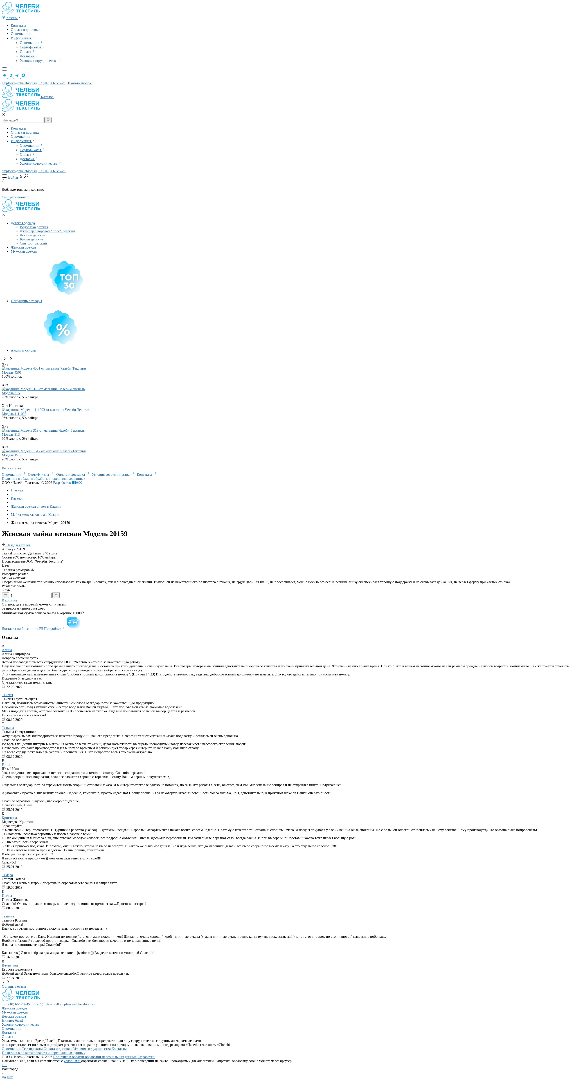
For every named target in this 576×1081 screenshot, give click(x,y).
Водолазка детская (34, 227)
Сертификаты (31, 47)
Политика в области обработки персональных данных (43, 478)
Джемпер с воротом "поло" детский (47, 231)
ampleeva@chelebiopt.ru (19, 83)
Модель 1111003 (14, 414)
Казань (12, 18)
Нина (6, 765)
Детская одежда (23, 223)
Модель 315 (11, 393)
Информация (21, 38)
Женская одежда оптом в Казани (36, 506)
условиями (72, 1061)
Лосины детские (32, 235)
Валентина (10, 965)
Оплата (26, 52)
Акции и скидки (23, 350)
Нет (10, 1077)
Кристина (9, 818)
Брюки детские (31, 239)
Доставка (27, 56)
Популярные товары (26, 301)
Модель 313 (11, 434)
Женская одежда (23, 247)
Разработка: (62, 482)
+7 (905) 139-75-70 (45, 1004)
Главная (17, 490)
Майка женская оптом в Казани (35, 514)
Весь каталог (12, 468)
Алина (7, 650)
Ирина (7, 895)
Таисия (7, 695)
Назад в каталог (18, 545)
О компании (20, 34)
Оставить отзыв (14, 986)
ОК (4, 1065)
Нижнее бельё (12, 1020)
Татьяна (8, 728)
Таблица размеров (16, 570)
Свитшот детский (33, 243)
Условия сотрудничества (39, 61)
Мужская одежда (24, 251)
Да (4, 1077)
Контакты (18, 25)
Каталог (47, 97)
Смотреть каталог (15, 197)
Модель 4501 (12, 372)
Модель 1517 (12, 455)
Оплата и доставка (25, 29)
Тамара (7, 875)
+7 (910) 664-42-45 (52, 83)
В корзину (10, 600)
